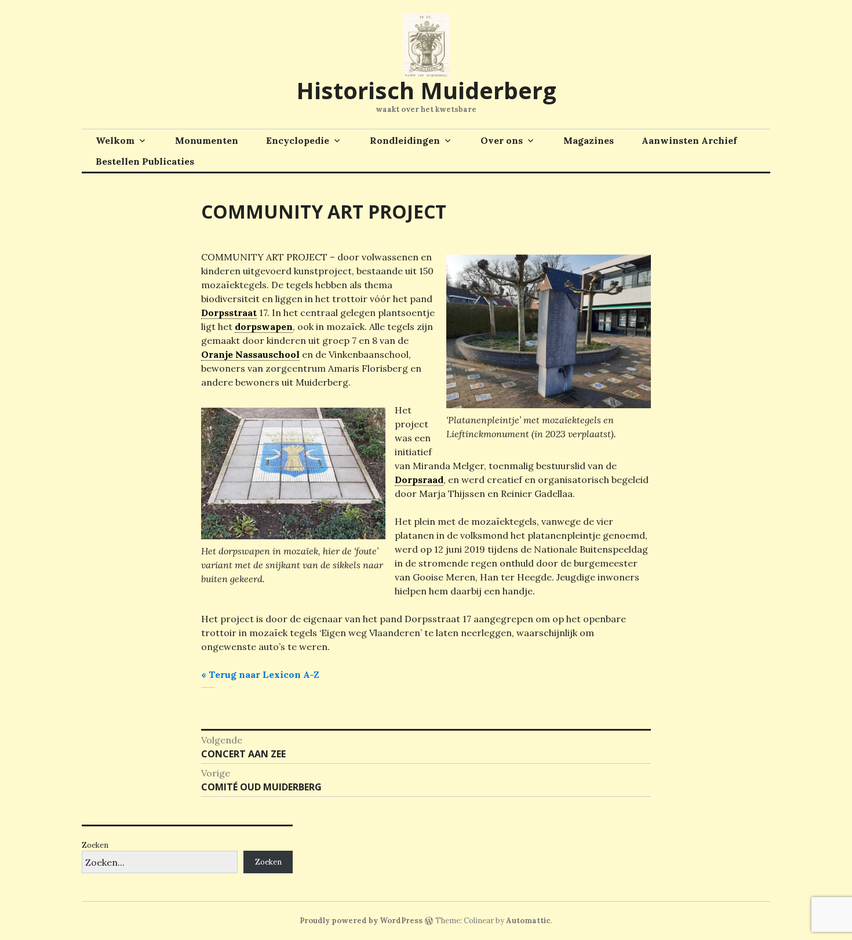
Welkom (115, 140)
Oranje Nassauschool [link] (250, 354)
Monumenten (206, 140)
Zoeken (95, 845)
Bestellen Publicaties (145, 161)
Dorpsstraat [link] (229, 312)
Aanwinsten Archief (689, 140)
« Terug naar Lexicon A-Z (260, 674)
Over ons (501, 140)
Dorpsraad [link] (419, 479)
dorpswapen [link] (264, 326)
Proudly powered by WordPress (361, 921)
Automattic (528, 921)
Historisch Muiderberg (426, 90)
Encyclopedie (297, 140)
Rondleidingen (405, 140)
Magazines (588, 140)
